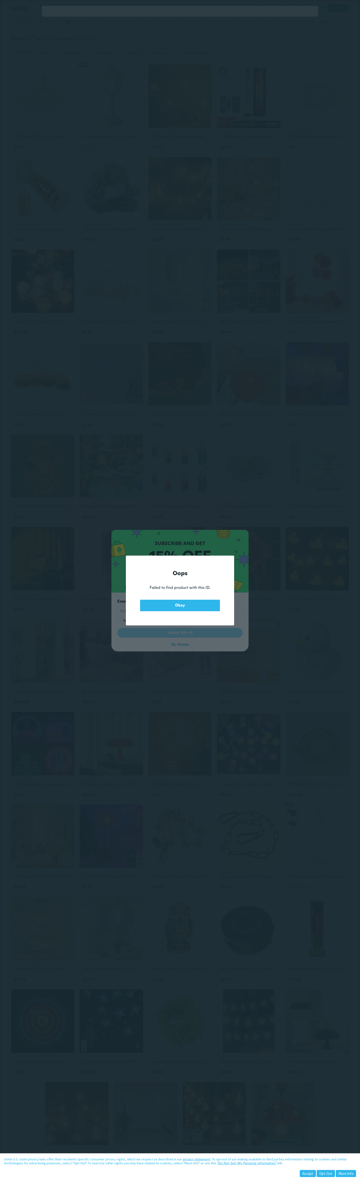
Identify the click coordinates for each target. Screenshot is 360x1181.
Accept (307, 1173)
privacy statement (196, 1159)
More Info (345, 1173)
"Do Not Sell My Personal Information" (247, 1163)
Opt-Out (325, 1173)
